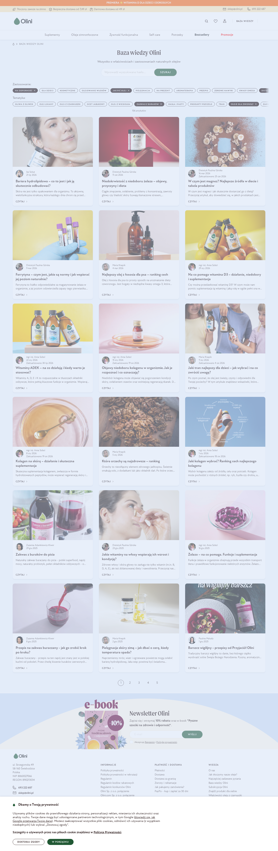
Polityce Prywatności (107, 832)
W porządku (60, 842)
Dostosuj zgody (28, 842)
